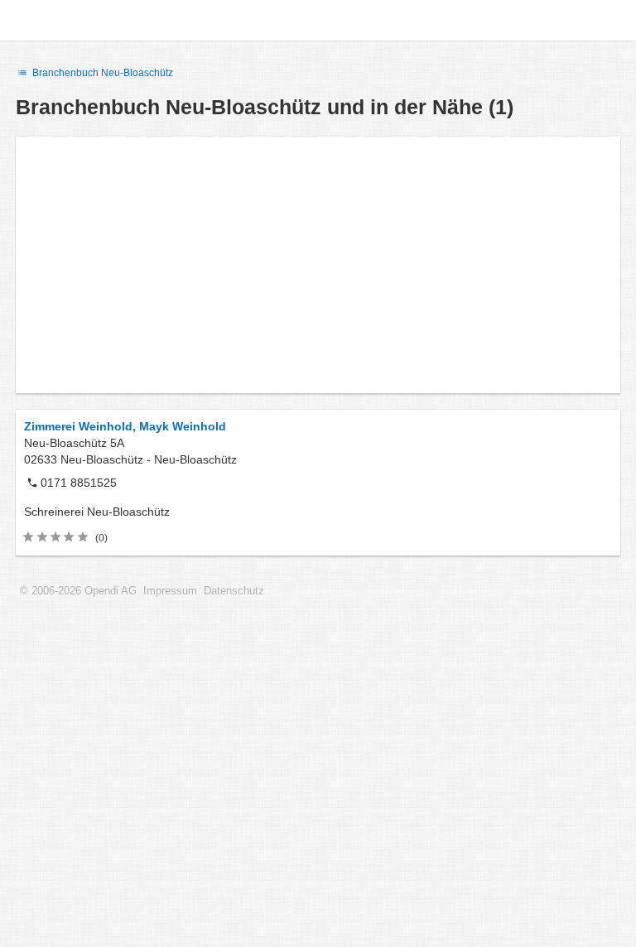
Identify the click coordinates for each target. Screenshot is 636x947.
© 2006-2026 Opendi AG (78, 591)
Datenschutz (234, 591)
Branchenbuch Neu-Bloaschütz (101, 73)
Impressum (170, 591)
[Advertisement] (318, 265)
